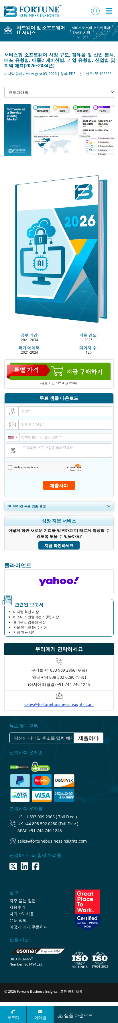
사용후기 (17, 907)
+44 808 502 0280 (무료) (63, 677)
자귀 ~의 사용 (21, 913)
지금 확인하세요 (59, 545)
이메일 (40, 1017)
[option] (59, 581)
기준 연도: (88, 335)
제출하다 (59, 485)
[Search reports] (95, 11)
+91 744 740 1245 (45, 830)
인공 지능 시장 (24, 632)
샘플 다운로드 (78, 1015)
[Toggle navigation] (109, 11)
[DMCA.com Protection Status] (19, 765)
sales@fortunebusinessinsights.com (59, 704)
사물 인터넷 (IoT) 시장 (30, 627)
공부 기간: (29, 335)
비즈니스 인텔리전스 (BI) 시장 (36, 616)
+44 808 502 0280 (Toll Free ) (51, 823)
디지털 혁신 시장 (26, 611)
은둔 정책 (18, 920)
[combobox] (12, 437)
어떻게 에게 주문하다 (28, 927)
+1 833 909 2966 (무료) (65, 670)
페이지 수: (88, 347)
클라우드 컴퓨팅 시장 (29, 622)
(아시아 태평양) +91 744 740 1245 (59, 684)
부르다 (13, 1017)
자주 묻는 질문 (22, 900)
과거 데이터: (29, 347)
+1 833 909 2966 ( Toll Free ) (50, 816)
